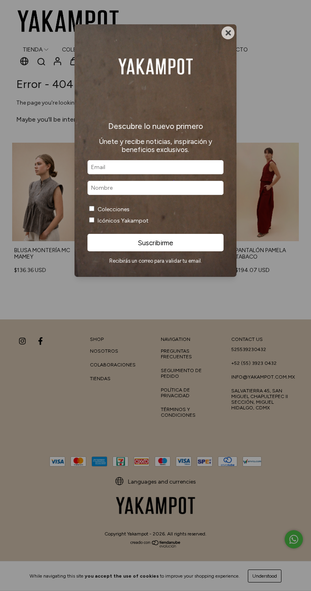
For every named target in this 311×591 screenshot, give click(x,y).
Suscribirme (155, 243)
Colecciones (114, 209)
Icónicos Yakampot (123, 220)
